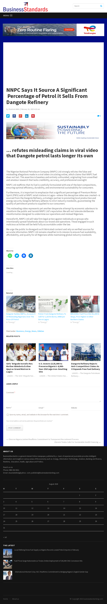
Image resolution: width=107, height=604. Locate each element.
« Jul (5, 537)
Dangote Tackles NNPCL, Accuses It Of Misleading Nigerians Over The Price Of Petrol (20, 317)
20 (48, 515)
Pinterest (33, 116)
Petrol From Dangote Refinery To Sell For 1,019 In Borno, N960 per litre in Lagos (52, 317)
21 (64, 515)
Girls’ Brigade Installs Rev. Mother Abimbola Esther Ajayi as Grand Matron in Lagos (19, 367)
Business (20, 331)
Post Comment (14, 428)
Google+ (20, 116)
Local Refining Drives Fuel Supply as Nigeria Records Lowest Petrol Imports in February (46, 550)
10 (4, 508)
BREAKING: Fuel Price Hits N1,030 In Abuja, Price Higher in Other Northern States (84, 317)
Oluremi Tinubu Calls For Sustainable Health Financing (76, 442)
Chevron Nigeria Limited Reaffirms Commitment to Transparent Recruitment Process (44, 439)
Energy (28, 331)
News (34, 331)
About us (15, 599)
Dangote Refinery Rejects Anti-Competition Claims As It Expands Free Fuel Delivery (85, 366)
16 (96, 508)
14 (64, 508)
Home (5, 599)
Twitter (8, 116)
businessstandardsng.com (93, 599)
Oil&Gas (40, 331)
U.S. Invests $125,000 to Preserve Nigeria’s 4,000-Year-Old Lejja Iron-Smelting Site (53, 367)
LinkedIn (26, 116)
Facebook (14, 116)
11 (16, 508)
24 (4, 521)
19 (32, 515)
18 (16, 515)
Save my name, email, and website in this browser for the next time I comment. (39, 414)
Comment (10, 392)
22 (80, 515)
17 (4, 515)
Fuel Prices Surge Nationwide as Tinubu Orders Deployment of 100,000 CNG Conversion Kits (48, 561)
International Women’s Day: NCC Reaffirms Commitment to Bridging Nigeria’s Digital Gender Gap (51, 572)
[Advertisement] (53, 63)
